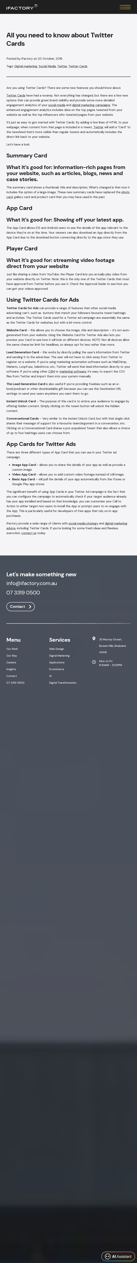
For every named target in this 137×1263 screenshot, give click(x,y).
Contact (17, 606)
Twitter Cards (77, 66)
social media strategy (83, 523)
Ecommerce (56, 669)
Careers (11, 662)
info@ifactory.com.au (31, 584)
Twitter (62, 66)
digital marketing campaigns (91, 105)
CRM (51, 371)
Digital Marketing (59, 656)
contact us (28, 533)
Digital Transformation (62, 683)
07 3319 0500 (23, 593)
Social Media (47, 66)
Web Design (56, 649)
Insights (11, 669)
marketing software (72, 371)
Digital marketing (25, 66)
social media (56, 105)
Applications (57, 662)
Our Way (11, 656)
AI (50, 676)
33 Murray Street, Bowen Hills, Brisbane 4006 (112, 646)
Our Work (12, 649)
